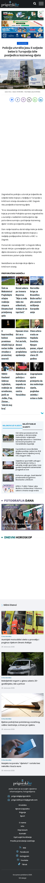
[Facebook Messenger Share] (12, 99)
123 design (22, 878)
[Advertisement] (22, 125)
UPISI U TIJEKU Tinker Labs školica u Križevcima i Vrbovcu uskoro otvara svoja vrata (29, 488)
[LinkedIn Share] (40, 99)
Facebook (24, 852)
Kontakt (22, 833)
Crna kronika (22, 43)
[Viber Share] (23, 99)
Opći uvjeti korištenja (23, 837)
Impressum (22, 830)
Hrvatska (23, 805)
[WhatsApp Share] (35, 99)
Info (22, 826)
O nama (22, 822)
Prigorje (22, 812)
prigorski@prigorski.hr (21, 796)
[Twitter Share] (29, 99)
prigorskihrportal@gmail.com (24, 800)
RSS (24, 848)
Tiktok (24, 864)
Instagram (24, 856)
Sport (22, 816)
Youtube (24, 860)
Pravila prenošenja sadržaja (22, 841)
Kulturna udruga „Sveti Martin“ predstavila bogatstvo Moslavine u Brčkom (29, 477)
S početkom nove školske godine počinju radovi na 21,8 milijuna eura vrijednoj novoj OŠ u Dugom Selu (28, 452)
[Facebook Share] (17, 99)
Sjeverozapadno (22, 809)
